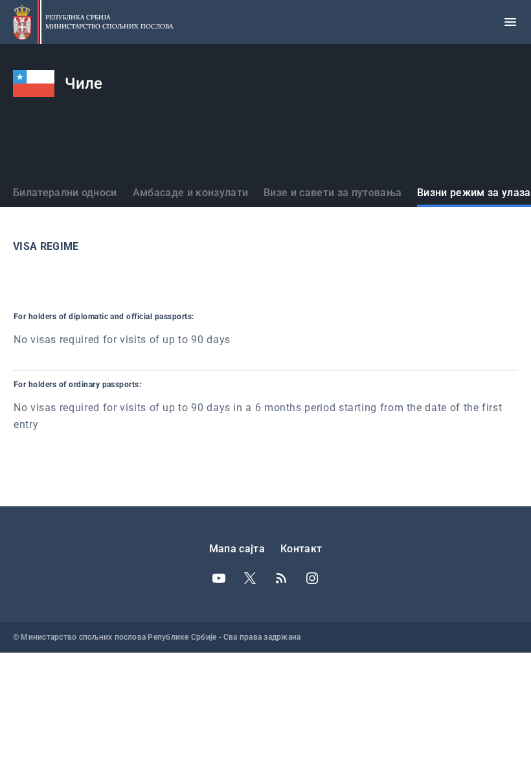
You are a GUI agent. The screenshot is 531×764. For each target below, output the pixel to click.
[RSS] (281, 578)
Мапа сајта (237, 549)
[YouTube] (219, 578)
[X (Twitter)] (250, 578)
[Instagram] (312, 578)
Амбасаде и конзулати (190, 192)
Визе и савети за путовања (332, 192)
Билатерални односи (65, 192)
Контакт (301, 549)
